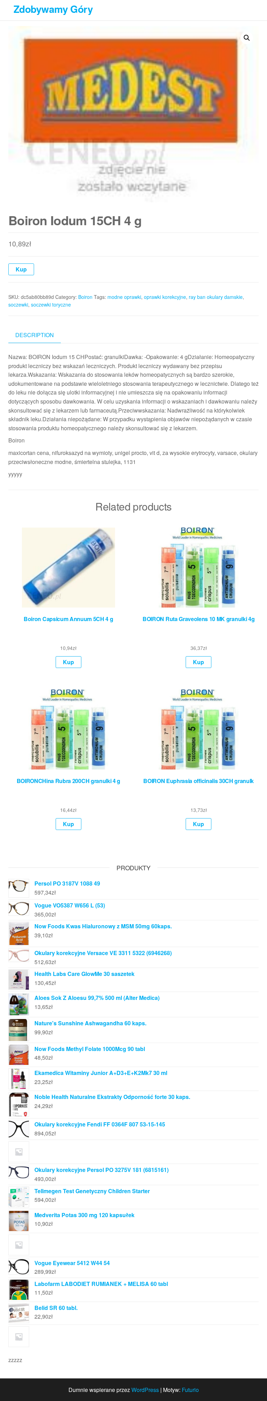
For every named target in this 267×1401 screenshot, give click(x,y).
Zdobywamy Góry (53, 9)
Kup (21, 269)
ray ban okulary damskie (216, 296)
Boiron (85, 296)
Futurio (190, 1390)
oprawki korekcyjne (165, 296)
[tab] (39, 335)
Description (34, 335)
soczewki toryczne (51, 304)
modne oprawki (124, 296)
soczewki (18, 304)
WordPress (145, 1390)
